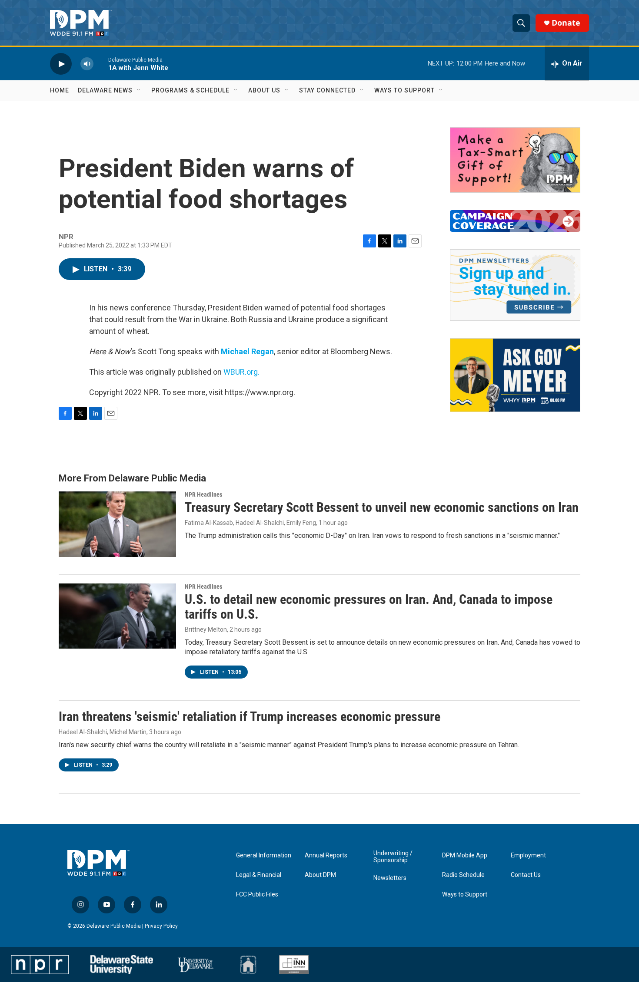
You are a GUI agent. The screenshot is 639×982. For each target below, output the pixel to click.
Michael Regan (247, 351)
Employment (528, 855)
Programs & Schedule (190, 90)
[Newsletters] (515, 285)
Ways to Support (404, 90)
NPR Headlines (203, 494)
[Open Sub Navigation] (139, 90)
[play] (61, 64)
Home (59, 90)
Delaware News (105, 90)
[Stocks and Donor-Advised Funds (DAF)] (515, 160)
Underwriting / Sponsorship (393, 856)
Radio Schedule (463, 875)
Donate (566, 22)
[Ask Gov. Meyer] (515, 375)
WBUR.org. (241, 371)
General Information (263, 855)
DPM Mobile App (464, 855)
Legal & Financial (258, 875)
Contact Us (526, 875)
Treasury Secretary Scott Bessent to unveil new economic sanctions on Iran (382, 507)
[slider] (101, 63)
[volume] (87, 63)
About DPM (320, 875)
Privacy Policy (161, 926)
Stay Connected (327, 90)
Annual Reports (326, 855)
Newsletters (389, 878)
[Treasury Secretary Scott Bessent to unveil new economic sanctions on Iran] (117, 524)
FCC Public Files (257, 894)
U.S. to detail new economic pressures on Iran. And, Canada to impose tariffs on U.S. (368, 607)
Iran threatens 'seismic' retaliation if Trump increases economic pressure (249, 716)
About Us (264, 90)
